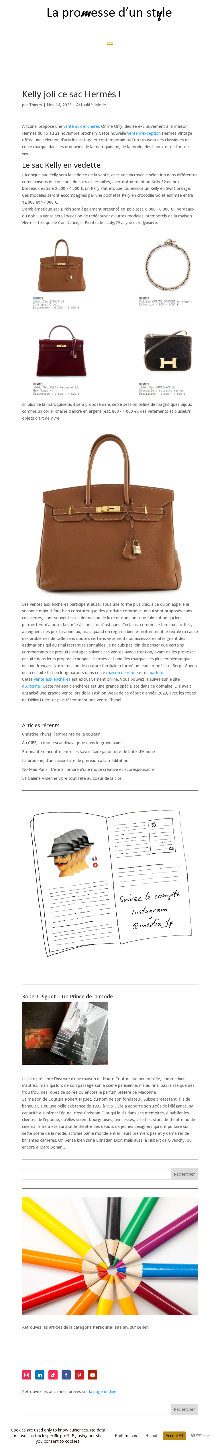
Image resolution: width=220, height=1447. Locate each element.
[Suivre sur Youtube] (92, 1375)
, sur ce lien (121, 1327)
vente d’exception (144, 133)
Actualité (84, 104)
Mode (100, 104)
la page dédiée (102, 1391)
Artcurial (33, 686)
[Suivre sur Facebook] (66, 1375)
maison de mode (122, 672)
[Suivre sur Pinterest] (79, 1375)
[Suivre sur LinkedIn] (39, 1375)
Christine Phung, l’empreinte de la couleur (61, 734)
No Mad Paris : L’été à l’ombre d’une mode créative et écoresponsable (88, 769)
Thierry (35, 104)
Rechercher (184, 1174)
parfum (156, 672)
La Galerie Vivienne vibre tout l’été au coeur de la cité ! (72, 778)
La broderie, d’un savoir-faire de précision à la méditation (75, 760)
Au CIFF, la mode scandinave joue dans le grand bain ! (72, 742)
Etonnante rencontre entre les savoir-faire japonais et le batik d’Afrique (88, 751)
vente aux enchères (81, 126)
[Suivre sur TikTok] (53, 1375)
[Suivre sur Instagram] (26, 1375)
